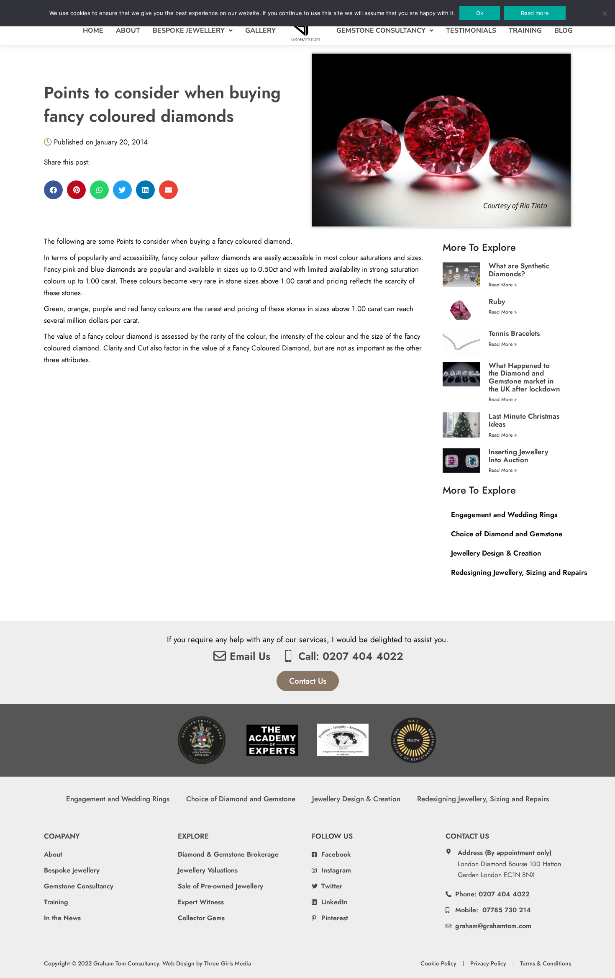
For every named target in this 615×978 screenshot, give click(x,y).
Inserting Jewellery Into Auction (518, 456)
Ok (479, 13)
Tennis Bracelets (514, 333)
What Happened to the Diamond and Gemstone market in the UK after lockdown (524, 377)
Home (93, 30)
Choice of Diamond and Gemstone (506, 534)
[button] (53, 189)
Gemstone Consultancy (380, 30)
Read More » (503, 284)
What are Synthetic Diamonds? (519, 270)
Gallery (260, 30)
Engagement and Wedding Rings (504, 515)
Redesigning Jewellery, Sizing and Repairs (519, 572)
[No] (604, 13)
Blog (563, 30)
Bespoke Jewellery (189, 30)
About (128, 30)
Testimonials (471, 30)
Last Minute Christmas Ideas (524, 420)
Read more (535, 13)
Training (525, 30)
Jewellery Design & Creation (496, 553)
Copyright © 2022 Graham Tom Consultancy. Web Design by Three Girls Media (147, 963)
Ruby (497, 301)
